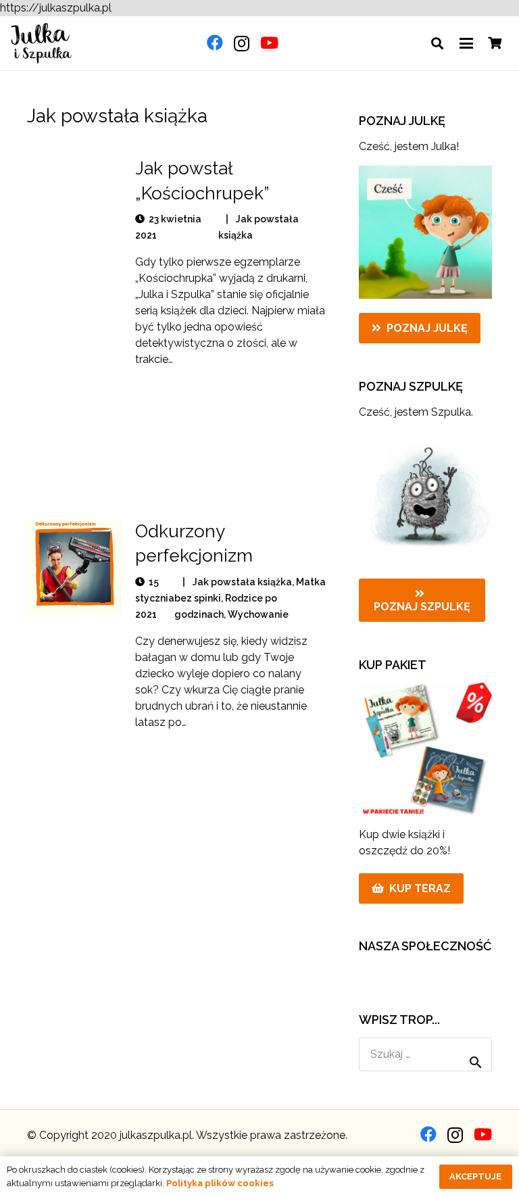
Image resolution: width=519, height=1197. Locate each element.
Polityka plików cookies (220, 1183)
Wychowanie (258, 614)
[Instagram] (241, 43)
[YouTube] (269, 42)
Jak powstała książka (242, 582)
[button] (437, 43)
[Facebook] (215, 42)
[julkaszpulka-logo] (41, 43)
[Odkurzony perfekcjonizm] (74, 566)
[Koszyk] (494, 43)
